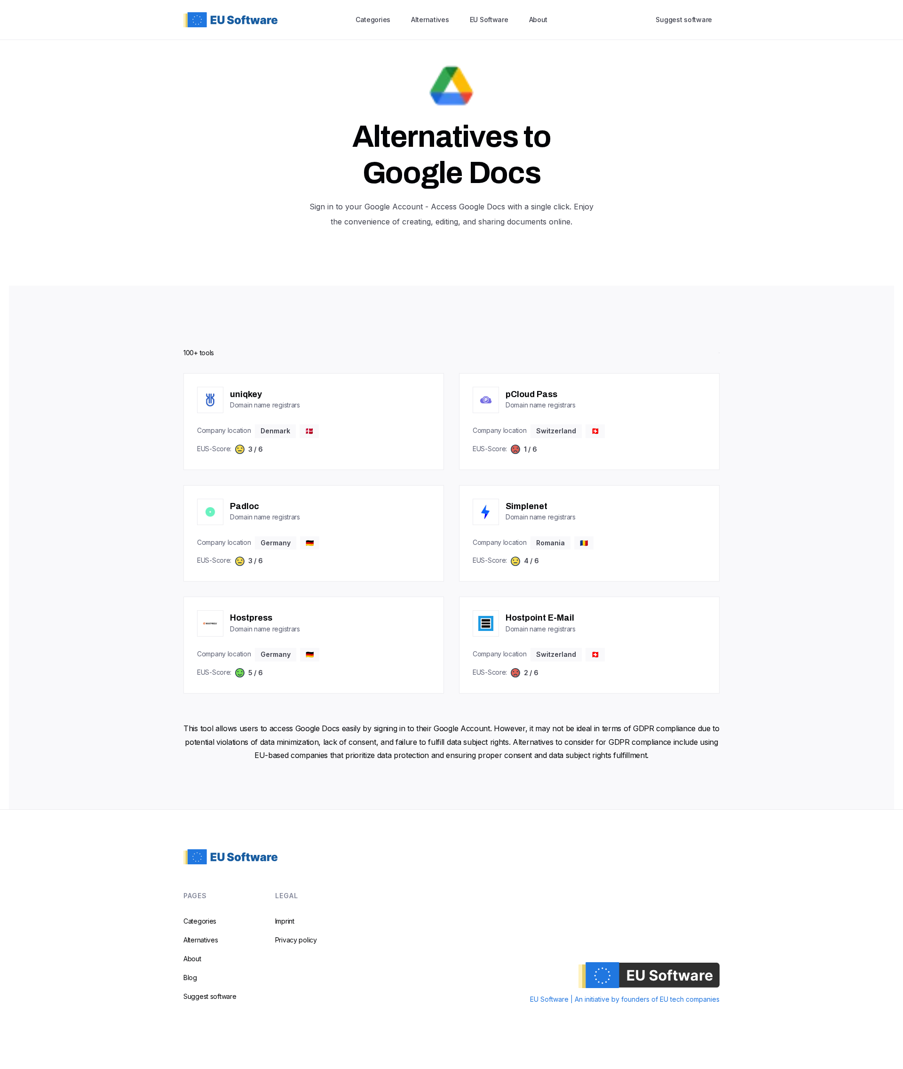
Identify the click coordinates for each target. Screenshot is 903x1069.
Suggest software (684, 20)
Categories (373, 20)
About (538, 20)
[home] (230, 19)
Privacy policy (296, 940)
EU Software (489, 20)
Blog (190, 977)
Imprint (284, 921)
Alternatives (430, 20)
